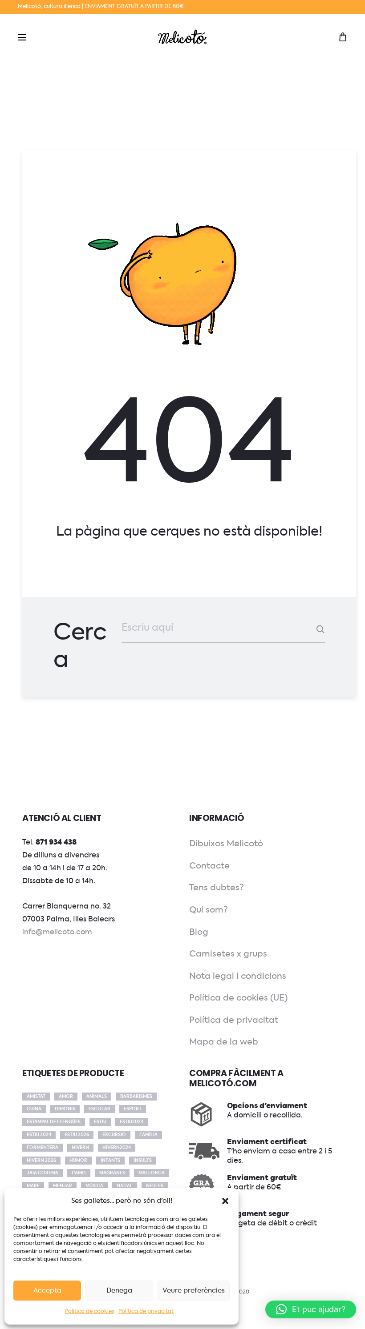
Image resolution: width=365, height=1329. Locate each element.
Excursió (114, 1135)
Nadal (125, 1186)
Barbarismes (136, 1096)
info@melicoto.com (57, 932)
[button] (225, 1201)
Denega (119, 1290)
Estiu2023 (131, 1122)
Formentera (42, 1147)
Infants (110, 1160)
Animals (96, 1096)
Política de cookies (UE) (238, 998)
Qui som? (208, 910)
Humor (78, 1160)
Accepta (47, 1290)
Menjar (62, 1186)
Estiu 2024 (39, 1135)
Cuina (34, 1109)
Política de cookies (89, 1311)
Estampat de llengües (54, 1122)
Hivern (80, 1147)
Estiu (100, 1122)
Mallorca (151, 1173)
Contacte (209, 866)
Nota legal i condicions (237, 976)
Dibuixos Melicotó (226, 844)
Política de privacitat (146, 1311)
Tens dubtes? (216, 888)
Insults (143, 1160)
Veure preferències (193, 1290)
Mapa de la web (223, 1042)
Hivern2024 (116, 1147)
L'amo (79, 1173)
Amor (66, 1096)
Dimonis (65, 1109)
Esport (133, 1109)
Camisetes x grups (228, 954)
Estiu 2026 (77, 1135)
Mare (33, 1186)
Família (148, 1135)
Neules (154, 1186)
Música (94, 1186)
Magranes (112, 1173)
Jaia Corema (42, 1173)
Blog (198, 932)
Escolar (99, 1109)
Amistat (36, 1096)
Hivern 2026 (41, 1160)
